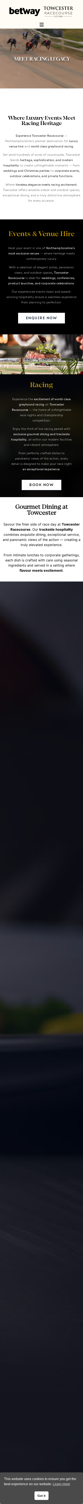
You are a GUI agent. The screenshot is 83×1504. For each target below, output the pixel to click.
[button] (41, 24)
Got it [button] (41, 1495)
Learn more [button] (61, 1484)
